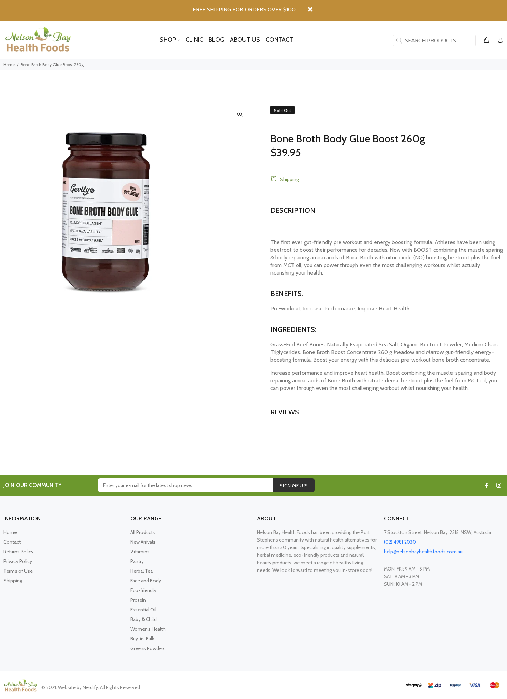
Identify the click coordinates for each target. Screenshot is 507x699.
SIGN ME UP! (294, 485)
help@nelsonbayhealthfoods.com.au (423, 551)
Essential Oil (143, 609)
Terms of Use (18, 571)
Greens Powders (148, 648)
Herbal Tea (141, 571)
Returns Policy (18, 551)
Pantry (137, 561)
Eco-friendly (143, 590)
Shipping (289, 179)
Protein (138, 600)
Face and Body (145, 580)
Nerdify (90, 687)
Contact (12, 542)
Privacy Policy (17, 561)
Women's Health (148, 629)
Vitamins (140, 551)
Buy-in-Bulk (142, 638)
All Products (142, 532)
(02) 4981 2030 (400, 542)
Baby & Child (143, 619)
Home (9, 64)
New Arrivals (143, 542)
